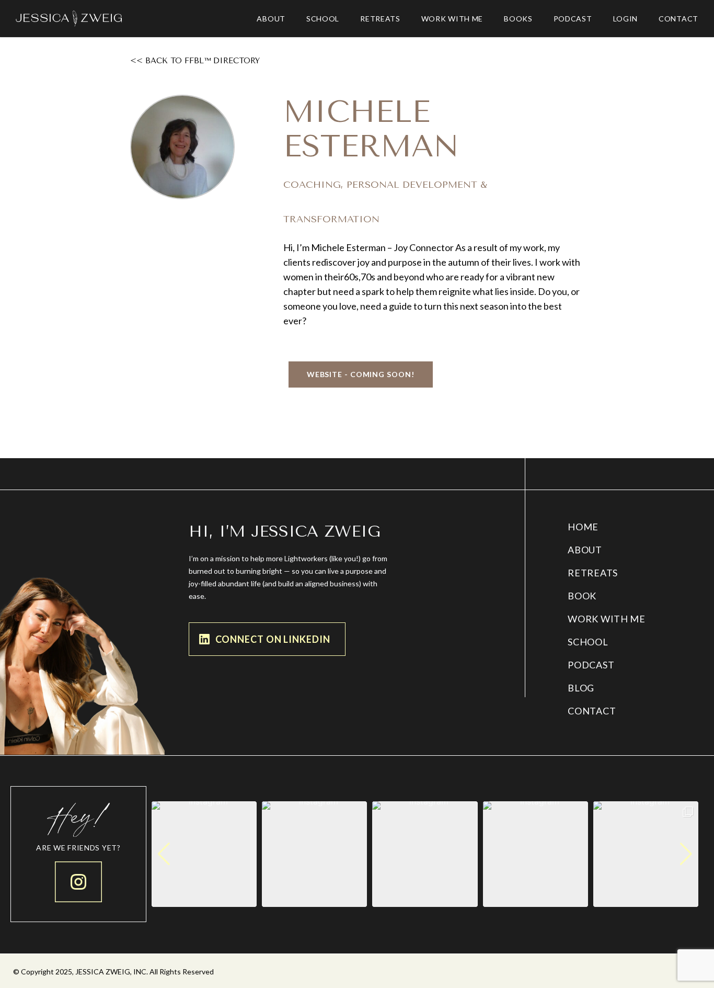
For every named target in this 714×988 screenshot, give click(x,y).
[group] (204, 853)
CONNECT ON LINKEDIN (272, 639)
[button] (361, 374)
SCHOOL (588, 642)
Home (583, 526)
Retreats (593, 572)
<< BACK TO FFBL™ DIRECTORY (195, 60)
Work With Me (606, 618)
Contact (592, 711)
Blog (581, 688)
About (585, 549)
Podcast (591, 665)
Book (582, 595)
